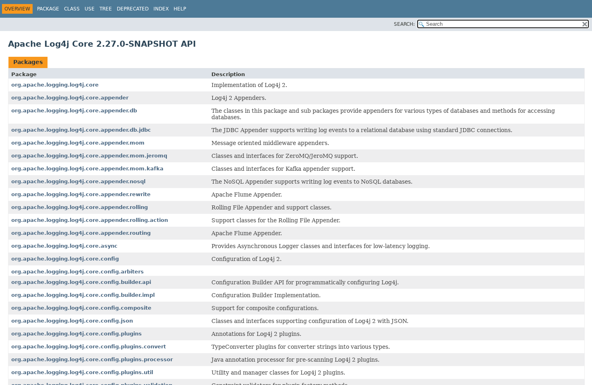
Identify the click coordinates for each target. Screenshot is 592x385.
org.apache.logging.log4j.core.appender (69, 98)
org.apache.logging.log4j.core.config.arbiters (77, 272)
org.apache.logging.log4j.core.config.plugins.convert (88, 347)
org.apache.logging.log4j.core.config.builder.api (81, 282)
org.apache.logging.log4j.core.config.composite (81, 308)
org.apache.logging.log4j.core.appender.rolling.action (89, 220)
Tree (105, 9)
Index (161, 9)
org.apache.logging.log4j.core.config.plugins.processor (92, 359)
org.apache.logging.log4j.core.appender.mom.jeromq (89, 156)
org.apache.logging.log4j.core (55, 85)
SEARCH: (404, 24)
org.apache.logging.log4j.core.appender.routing (81, 233)
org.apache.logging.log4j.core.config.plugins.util (82, 372)
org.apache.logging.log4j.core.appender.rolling (79, 207)
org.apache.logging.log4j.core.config (65, 259)
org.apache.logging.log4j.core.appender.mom (78, 143)
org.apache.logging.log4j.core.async (64, 246)
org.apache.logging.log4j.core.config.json (72, 321)
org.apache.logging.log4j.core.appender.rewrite (81, 194)
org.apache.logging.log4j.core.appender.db (74, 111)
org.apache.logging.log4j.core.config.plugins (76, 334)
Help (180, 9)
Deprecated (133, 9)
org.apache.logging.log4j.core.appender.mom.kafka (87, 169)
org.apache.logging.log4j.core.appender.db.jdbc (81, 130)
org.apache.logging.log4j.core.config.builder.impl (83, 295)
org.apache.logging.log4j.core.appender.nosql (78, 181)
